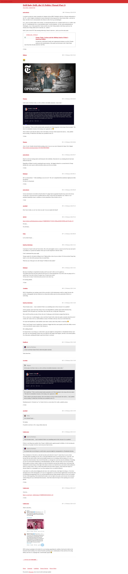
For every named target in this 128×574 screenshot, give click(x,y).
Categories (29, 568)
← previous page (27, 559)
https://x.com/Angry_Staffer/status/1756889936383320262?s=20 (38, 495)
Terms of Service (44, 568)
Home (24, 568)
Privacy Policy (53, 568)
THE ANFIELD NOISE (6, 1)
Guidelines (36, 568)
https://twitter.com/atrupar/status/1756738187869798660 (36, 147)
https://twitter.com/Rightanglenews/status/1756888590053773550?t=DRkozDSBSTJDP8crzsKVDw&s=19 (48, 221)
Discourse (31, 572)
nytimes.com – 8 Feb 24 (31, 34)
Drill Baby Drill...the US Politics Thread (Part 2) (44, 5)
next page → (34, 559)
